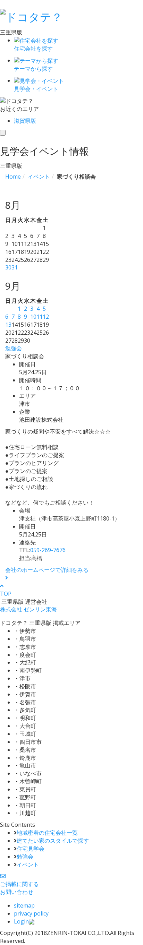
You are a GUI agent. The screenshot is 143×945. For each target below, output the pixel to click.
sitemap (24, 905)
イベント (28, 864)
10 (33, 316)
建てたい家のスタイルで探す (53, 840)
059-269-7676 (48, 550)
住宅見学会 (30, 848)
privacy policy (31, 913)
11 (39, 316)
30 (8, 267)
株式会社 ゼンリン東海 (28, 609)
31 (14, 267)
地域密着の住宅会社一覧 (47, 832)
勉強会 (13, 348)
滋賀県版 (25, 120)
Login (21, 921)
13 (8, 324)
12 (46, 316)
